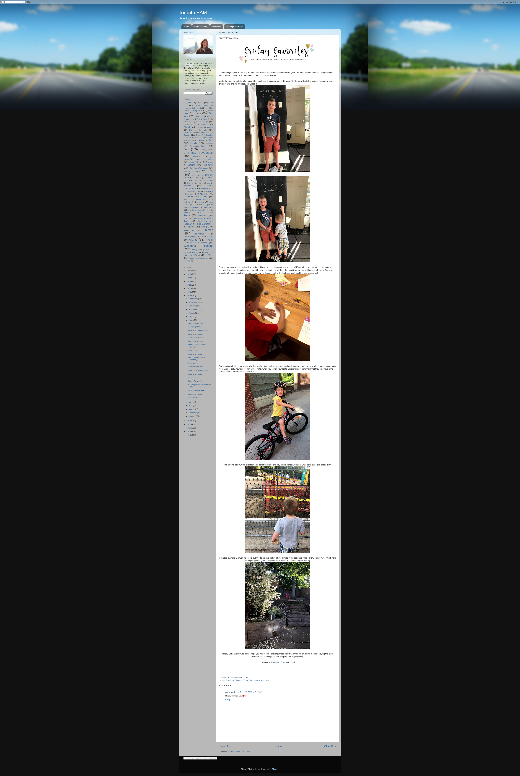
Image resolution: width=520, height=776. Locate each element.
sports (191, 226)
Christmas (200, 124)
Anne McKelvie (232, 692)
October (192, 306)
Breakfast (198, 116)
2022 (188, 285)
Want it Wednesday (199, 243)
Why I (207, 253)
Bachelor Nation (202, 105)
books (198, 113)
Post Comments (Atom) (240, 752)
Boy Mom (230, 680)
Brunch (210, 116)
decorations (188, 133)
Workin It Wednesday (198, 258)
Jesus (197, 171)
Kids (210, 171)
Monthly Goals (194, 191)
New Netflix (193, 398)
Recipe (186, 215)
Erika (282, 662)
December (193, 299)
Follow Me (216, 26)
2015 (188, 431)
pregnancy (208, 207)
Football (202, 150)
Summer (207, 230)
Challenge (203, 122)
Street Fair (188, 230)
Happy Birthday (195, 162)
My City (204, 194)
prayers (194, 207)
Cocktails (200, 127)
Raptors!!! (192, 363)
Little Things (193, 180)
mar (208, 183)
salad (185, 218)
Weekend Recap (198, 246)
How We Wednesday (198, 168)
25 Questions (188, 103)
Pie (200, 205)
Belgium (186, 110)
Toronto (193, 239)
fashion (209, 143)
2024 (188, 278)
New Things (203, 197)
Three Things (207, 236)
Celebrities (188, 122)
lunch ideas (208, 180)
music (191, 194)
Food (186, 149)
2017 (188, 424)
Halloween (208, 160)
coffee (210, 127)
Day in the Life (198, 130)
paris (211, 202)
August (192, 313)
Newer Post (225, 746)
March (192, 409)
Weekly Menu (197, 250)
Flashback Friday (198, 146)
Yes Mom (186, 261)
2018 (188, 421)
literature (209, 178)
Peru (187, 205)
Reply (227, 700)
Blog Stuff (197, 110)
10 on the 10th (194, 377)
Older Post (330, 746)
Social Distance (205, 224)
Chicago (186, 124)
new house (188, 197)
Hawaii (210, 162)
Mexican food (207, 189)
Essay (188, 140)
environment (208, 138)
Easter (195, 138)
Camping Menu (194, 327)
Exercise (200, 140)
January (192, 416)
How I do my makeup (197, 390)
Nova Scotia (202, 199)
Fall (211, 140)
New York (187, 199)
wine (185, 255)
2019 (188, 296)
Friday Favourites (250, 680)
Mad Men (190, 183)
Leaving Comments (234, 26)
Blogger (275, 769)
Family (193, 143)
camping (190, 119)
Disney (198, 135)
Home (186, 26)
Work (210, 255)
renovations (202, 215)
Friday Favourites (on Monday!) (197, 359)
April (191, 406)
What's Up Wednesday (198, 330)
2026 (188, 271)
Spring (203, 226)
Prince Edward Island (194, 210)
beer (206, 108)
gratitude (197, 160)
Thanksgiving (189, 236)
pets (194, 205)
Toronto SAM (193, 12)
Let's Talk (195, 175)
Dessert (186, 135)
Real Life (201, 212)
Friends (196, 156)
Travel (210, 240)
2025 (188, 274)
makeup (201, 183)
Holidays (208, 165)
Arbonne (200, 103)
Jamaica (186, 171)
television (199, 233)
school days (264, 680)
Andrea (276, 662)
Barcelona (187, 108)
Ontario (187, 202)
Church (187, 127)
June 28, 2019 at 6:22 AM (251, 692)
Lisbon (198, 178)
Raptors (186, 213)
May (191, 402)
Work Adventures (195, 367)
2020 (188, 292)
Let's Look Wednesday (198, 370)
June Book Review (196, 338)
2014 (188, 435)
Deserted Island (204, 133)
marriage (187, 186)
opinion (200, 202)
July (191, 317)
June (191, 320)
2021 (188, 288)
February (193, 413)
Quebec (207, 210)
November (193, 302)
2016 (188, 428)
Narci (292, 662)
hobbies (191, 165)
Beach (197, 108)
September (194, 309)
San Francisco (198, 218)
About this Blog (200, 26)
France (210, 150)
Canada (238, 680)
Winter (197, 255)
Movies (209, 191)
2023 (188, 281)
